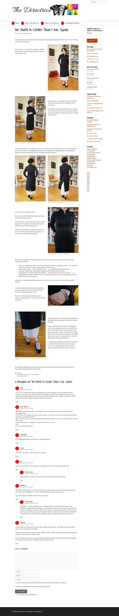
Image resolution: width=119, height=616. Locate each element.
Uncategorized (91, 167)
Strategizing (90, 164)
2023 (88, 176)
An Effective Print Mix (93, 69)
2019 (88, 184)
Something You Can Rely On (94, 108)
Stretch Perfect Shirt (46, 265)
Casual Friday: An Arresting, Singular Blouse (28, 374)
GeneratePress (37, 611)
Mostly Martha (72, 111)
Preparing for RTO (92, 87)
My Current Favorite (92, 136)
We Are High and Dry (92, 62)
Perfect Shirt (27, 269)
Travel (88, 165)
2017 (88, 187)
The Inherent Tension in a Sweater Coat (94, 97)
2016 (88, 189)
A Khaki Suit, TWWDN (93, 59)
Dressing (19, 373)
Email (89, 33)
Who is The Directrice (32, 23)
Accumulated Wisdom (72, 23)
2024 (88, 174)
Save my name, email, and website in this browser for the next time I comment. (41, 582)
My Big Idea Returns (92, 56)
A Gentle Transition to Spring (95, 139)
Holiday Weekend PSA (93, 101)
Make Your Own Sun (92, 54)
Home (17, 23)
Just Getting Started (92, 78)
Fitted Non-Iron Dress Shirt (41, 274)
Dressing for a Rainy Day (93, 141)
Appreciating (90, 149)
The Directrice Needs (22, 376)
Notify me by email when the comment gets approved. (33, 586)
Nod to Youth (90, 74)
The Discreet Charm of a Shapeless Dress (93, 125)
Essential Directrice (92, 153)
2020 (88, 182)
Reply (17, 401)
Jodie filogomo (24, 406)
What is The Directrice (52, 23)
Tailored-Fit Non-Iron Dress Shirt (60, 273)
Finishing (89, 155)
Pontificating (90, 158)
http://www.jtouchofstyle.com (24, 426)
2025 (88, 173)
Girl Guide (89, 83)
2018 (88, 185)
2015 (88, 191)
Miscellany (90, 156)
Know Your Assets (92, 133)
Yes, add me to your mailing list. (27, 594)
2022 (88, 178)
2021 (88, 180)
